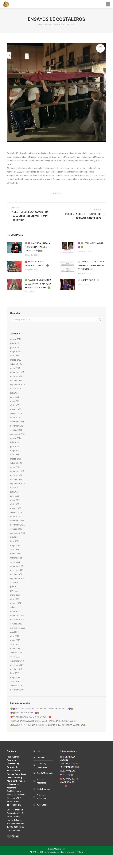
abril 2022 (14, 549)
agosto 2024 (15, 438)
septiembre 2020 (17, 628)
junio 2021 (14, 591)
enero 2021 (15, 611)
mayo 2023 (15, 500)
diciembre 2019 (17, 661)
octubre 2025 (16, 380)
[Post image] (14, 247)
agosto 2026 (15, 339)
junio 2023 (14, 496)
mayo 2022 (15, 545)
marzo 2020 (15, 648)
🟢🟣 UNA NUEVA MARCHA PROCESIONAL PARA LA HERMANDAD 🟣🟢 (37, 247)
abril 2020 (14, 644)
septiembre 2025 (17, 385)
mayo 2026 (15, 352)
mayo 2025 (15, 401)
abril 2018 (14, 681)
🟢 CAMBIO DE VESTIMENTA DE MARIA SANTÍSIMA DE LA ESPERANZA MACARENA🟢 (38, 284)
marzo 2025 (15, 409)
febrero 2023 (16, 512)
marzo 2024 (15, 459)
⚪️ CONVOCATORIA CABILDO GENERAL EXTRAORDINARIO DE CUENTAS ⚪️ (91, 265)
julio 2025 (14, 393)
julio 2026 (14, 343)
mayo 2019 (15, 677)
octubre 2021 (16, 574)
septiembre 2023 (17, 483)
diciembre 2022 (17, 521)
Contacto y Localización (42, 765)
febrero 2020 (16, 653)
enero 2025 (15, 418)
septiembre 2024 (17, 434)
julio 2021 (14, 587)
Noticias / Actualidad (41, 781)
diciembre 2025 (17, 372)
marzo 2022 (15, 554)
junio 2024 (14, 446)
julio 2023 (14, 492)
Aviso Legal (42, 805)
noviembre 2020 (17, 620)
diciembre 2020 (17, 615)
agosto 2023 (15, 488)
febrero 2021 (16, 607)
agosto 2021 (15, 582)
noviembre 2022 (17, 525)
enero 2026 (15, 368)
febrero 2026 (16, 364)
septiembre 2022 (17, 533)
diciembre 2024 (17, 422)
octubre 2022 (16, 529)
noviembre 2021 (17, 570)
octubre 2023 (16, 479)
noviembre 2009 (17, 690)
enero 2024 (15, 467)
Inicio (39, 751)
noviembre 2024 (17, 426)
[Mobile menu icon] (108, 4)
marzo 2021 (15, 603)
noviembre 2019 (17, 665)
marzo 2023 (15, 508)
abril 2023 (14, 504)
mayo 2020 (15, 640)
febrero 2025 (16, 413)
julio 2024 (14, 442)
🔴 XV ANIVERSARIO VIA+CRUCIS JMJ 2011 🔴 (37, 263)
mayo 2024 (15, 450)
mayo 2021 (15, 595)
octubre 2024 (16, 430)
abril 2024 (14, 455)
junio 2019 (14, 673)
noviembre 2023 (17, 475)
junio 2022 (14, 541)
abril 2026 (14, 356)
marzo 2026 (15, 360)
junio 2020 (14, 636)
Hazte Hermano (43, 789)
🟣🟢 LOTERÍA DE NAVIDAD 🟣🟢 (90, 245)
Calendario (41, 757)
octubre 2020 (16, 624)
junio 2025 (14, 397)
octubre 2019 (16, 669)
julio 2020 (14, 632)
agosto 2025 (15, 389)
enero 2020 (15, 657)
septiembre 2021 (17, 578)
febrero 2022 (16, 558)
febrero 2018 (16, 686)
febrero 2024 (16, 463)
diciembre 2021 (17, 566)
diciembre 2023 (17, 471)
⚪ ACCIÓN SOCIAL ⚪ (88, 280)
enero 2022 (15, 562)
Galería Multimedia (45, 773)
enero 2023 (15, 516)
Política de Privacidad (41, 797)
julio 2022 (14, 537)
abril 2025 (14, 405)
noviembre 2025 (17, 376)
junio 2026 (14, 347)
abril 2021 (14, 599)
